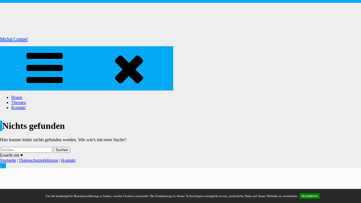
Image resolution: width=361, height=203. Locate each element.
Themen (18, 102)
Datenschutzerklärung (38, 160)
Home (16, 97)
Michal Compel (14, 39)
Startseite (8, 160)
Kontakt (18, 107)
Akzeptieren (309, 196)
